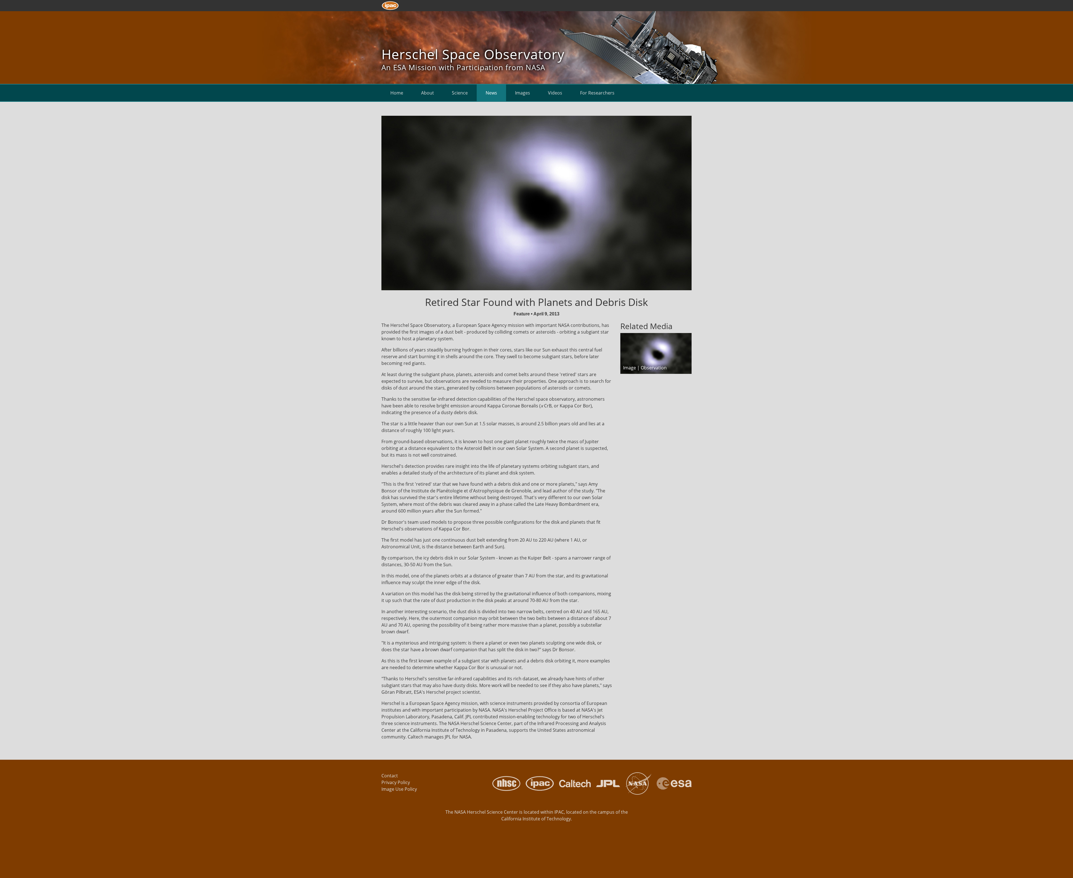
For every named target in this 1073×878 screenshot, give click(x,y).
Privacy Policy (395, 782)
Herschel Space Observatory (472, 54)
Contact (389, 776)
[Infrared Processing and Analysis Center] (537, 783)
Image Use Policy (399, 789)
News (491, 93)
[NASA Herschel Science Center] (504, 783)
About (427, 93)
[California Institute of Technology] (573, 783)
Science (460, 93)
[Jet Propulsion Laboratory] (606, 783)
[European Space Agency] (672, 783)
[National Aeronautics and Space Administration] (636, 783)
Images (522, 93)
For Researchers (597, 93)
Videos (555, 93)
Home (396, 93)
